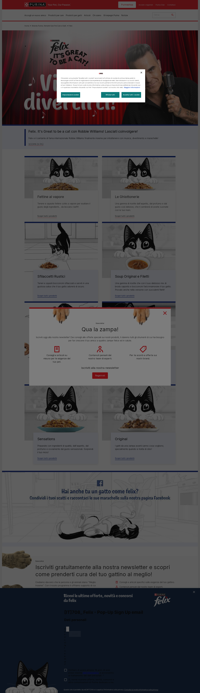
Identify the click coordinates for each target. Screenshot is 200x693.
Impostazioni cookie (70, 95)
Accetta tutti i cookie (131, 95)
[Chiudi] (141, 73)
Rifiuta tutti (110, 95)
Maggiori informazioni (132, 87)
